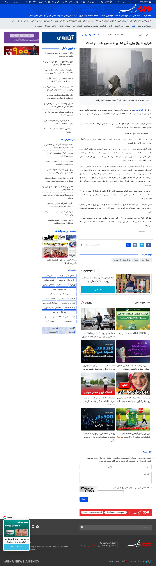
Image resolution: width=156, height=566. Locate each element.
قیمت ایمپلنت (49, 298)
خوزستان (26, 20)
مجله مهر (42, 15)
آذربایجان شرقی (135, 20)
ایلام (96, 20)
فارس (133, 26)
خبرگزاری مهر (138, 110)
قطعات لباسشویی (68, 303)
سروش (98, 2)
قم (122, 26)
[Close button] (28, 517)
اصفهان (113, 20)
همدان (39, 26)
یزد (35, 26)
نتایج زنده (40, 2)
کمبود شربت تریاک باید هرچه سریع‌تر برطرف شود (59, 213)
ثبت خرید (97, 289)
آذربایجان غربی (122, 20)
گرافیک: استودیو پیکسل (117, 561)
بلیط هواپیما (70, 307)
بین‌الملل (67, 15)
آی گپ (89, 2)
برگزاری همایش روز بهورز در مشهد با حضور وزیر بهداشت (59, 55)
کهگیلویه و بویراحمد (91, 26)
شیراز (136, 260)
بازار (85, 15)
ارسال (84, 499)
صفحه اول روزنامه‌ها (65, 231)
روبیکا (54, 2)
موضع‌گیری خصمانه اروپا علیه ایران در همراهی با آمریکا (58, 114)
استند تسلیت (62, 284)
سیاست (74, 15)
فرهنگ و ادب (142, 15)
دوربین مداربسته (59, 289)
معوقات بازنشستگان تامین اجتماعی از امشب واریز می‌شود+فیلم (58, 146)
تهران (85, 20)
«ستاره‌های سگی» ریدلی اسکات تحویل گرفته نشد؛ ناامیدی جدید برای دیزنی (58, 71)
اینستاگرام (72, 2)
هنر (134, 15)
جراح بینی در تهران (66, 275)
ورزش (80, 15)
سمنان (13, 20)
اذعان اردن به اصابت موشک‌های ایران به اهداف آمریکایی (57, 188)
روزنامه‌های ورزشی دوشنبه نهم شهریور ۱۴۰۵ (61, 261)
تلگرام (107, 2)
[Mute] (123, 291)
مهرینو (46, 316)
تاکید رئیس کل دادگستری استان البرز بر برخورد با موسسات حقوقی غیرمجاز (58, 88)
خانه (149, 15)
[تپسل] (82, 271)
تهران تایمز (68, 321)
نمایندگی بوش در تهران (52, 307)
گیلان (74, 26)
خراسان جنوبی (60, 20)
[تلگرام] (37, 527)
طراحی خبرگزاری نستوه (138, 561)
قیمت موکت (49, 280)
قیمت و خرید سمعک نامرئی (64, 316)
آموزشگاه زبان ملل (59, 312)
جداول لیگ (29, 2)
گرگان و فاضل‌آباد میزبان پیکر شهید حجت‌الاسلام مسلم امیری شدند (59, 205)
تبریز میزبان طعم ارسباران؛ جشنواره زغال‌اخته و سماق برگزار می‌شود (59, 171)
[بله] (33, 527)
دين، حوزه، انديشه (125, 15)
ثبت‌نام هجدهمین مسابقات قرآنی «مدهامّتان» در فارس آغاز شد (60, 80)
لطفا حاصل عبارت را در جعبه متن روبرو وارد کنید (132, 487)
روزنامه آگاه (50, 321)
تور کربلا (72, 284)
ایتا (46, 2)
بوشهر (91, 20)
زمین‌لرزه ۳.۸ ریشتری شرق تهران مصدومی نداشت (60, 155)
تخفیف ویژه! (16, 547)
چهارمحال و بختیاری (74, 20)
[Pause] (119, 291)
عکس (54, 15)
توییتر (63, 2)
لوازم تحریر (49, 275)
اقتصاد (90, 15)
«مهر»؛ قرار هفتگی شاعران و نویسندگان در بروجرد (58, 130)
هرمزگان (47, 26)
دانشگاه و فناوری (112, 15)
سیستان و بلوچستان (144, 26)
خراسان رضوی (49, 20)
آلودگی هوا (146, 260)
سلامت (102, 15)
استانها (148, 35)
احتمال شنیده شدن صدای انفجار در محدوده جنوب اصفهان (59, 163)
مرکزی (54, 26)
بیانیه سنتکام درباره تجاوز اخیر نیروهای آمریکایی (58, 197)
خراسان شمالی (36, 20)
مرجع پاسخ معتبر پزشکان (59, 293)
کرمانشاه (103, 26)
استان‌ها (60, 15)
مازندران (61, 26)
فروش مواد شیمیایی (67, 298)
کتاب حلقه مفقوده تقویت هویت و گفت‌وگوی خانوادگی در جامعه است (60, 97)
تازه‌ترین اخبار (69, 48)
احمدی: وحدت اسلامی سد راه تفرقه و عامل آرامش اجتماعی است (58, 105)
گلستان (80, 26)
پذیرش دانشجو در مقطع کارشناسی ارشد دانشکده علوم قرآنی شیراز (58, 63)
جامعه (96, 15)
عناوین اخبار (146, 20)
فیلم (49, 15)
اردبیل (106, 20)
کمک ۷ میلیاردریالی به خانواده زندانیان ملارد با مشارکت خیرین (58, 122)
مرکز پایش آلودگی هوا (121, 260)
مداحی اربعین (48, 284)
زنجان (20, 20)
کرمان (110, 26)
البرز (101, 20)
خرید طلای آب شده (66, 280)
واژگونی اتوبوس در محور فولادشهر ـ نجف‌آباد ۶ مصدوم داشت (60, 222)
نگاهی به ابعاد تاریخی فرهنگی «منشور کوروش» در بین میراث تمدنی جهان (58, 180)
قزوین (127, 26)
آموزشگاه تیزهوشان (50, 303)
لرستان (67, 26)
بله (81, 2)
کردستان (117, 26)
